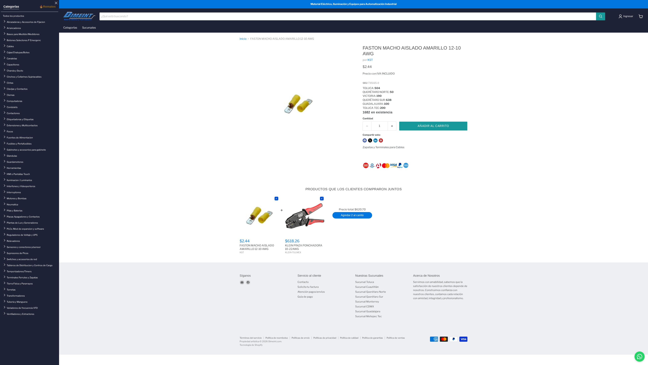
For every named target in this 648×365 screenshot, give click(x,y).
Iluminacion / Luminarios (19, 180)
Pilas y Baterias (14, 210)
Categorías (11, 6)
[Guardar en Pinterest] (381, 140)
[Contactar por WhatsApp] (639, 356)
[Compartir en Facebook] (365, 140)
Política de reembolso (276, 337)
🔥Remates (47, 6)
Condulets (12, 107)
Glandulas (12, 155)
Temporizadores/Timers (19, 271)
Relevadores (13, 241)
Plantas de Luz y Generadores (22, 222)
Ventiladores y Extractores (20, 314)
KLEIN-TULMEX (293, 252)
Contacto (303, 282)
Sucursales (89, 27)
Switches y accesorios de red (22, 259)
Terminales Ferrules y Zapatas (22, 277)
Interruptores (14, 192)
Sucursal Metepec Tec (368, 316)
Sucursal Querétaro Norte (370, 291)
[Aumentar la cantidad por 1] (392, 126)
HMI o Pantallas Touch (18, 174)
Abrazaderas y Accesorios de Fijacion (26, 22)
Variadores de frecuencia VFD (22, 308)
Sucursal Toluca (364, 282)
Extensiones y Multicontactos (22, 125)
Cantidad (368, 118)
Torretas (11, 289)
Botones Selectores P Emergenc (24, 40)
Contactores (13, 113)
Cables (10, 46)
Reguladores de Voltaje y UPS (22, 235)
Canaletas (12, 58)
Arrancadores (14, 28)
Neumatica (12, 204)
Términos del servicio (251, 337)
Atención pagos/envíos (311, 291)
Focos (10, 131)
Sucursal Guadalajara (367, 311)
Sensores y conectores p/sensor (24, 247)
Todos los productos (13, 16)
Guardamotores (15, 162)
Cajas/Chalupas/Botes (18, 52)
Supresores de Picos (17, 253)
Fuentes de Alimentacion (20, 137)
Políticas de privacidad (324, 337)
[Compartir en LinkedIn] (375, 140)
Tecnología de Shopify (251, 345)
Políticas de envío (301, 337)
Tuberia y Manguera (17, 301)
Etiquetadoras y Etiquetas (20, 119)
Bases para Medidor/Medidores (23, 34)
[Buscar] (600, 16)
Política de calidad (349, 337)
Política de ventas (396, 337)
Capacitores (13, 64)
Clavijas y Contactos (17, 89)
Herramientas (14, 168)
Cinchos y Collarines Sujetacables (24, 76)
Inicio (243, 38)
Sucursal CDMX (364, 306)
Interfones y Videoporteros (21, 186)
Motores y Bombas (16, 198)
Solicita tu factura (308, 286)
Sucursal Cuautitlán (367, 286)
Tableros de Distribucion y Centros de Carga (29, 265)
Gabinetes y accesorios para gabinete (26, 149)
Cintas (10, 82)
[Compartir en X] (370, 140)
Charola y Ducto (15, 70)
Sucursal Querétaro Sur (369, 296)
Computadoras (14, 101)
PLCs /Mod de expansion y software (25, 228)
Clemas (11, 95)
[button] (626, 16)
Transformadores (16, 295)
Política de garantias (372, 337)
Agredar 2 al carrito (352, 215)
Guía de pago (305, 296)
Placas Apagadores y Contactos (23, 216)
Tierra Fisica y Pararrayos (20, 283)
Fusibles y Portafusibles (19, 143)
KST (370, 60)
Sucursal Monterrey (367, 301)
